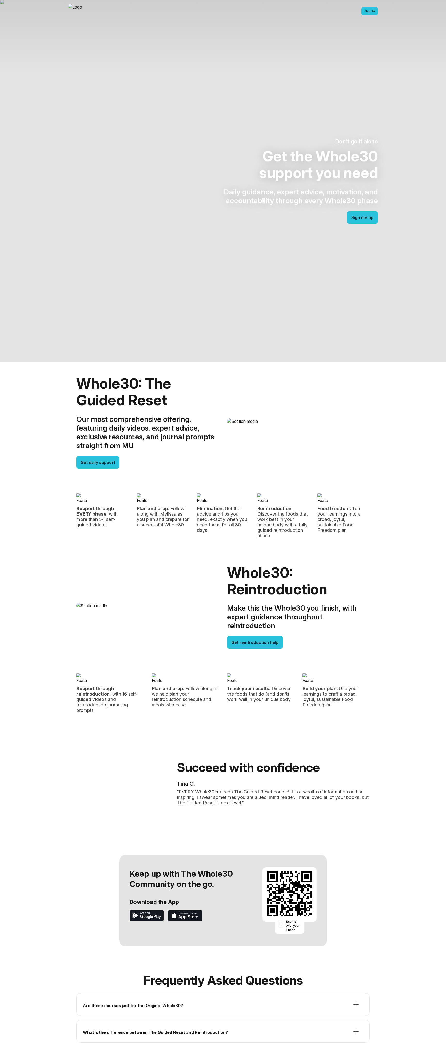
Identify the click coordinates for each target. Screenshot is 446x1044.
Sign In (370, 11)
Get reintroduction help (255, 642)
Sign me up (362, 217)
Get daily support (98, 462)
